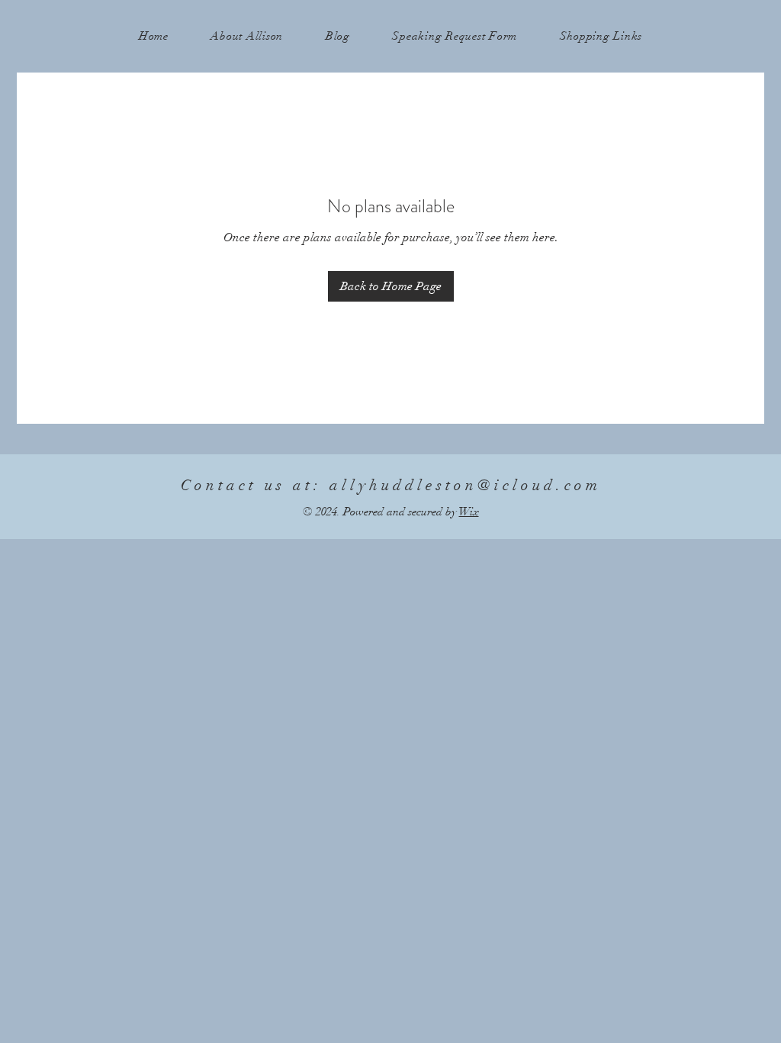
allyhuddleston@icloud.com (465, 485)
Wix (469, 511)
